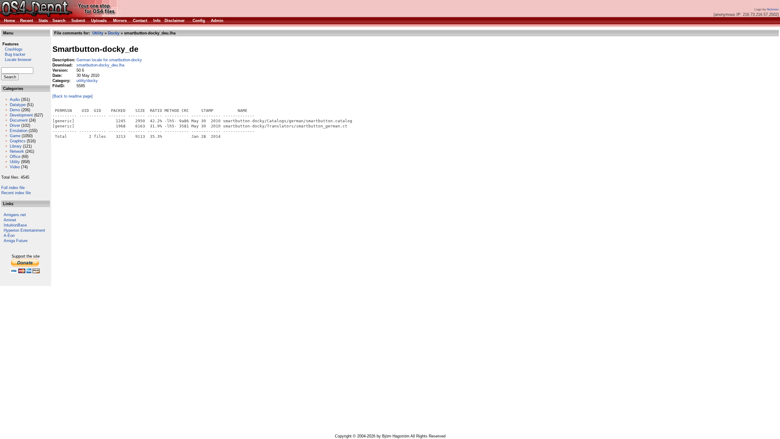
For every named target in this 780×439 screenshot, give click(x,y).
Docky (113, 33)
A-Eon (9, 235)
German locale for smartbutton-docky (109, 60)
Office (15, 156)
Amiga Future (15, 240)
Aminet (10, 220)
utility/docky (87, 80)
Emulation (18, 130)
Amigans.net (15, 214)
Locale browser (16, 59)
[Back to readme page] (72, 96)
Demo (15, 110)
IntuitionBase (15, 225)
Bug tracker (13, 54)
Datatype (18, 104)
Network (17, 151)
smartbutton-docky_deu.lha (100, 65)
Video (15, 167)
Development (21, 115)
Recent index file (16, 193)
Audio (15, 99)
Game (15, 136)
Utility (15, 161)
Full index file (13, 187)
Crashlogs (12, 49)
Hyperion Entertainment (24, 230)
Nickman (773, 9)
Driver (15, 125)
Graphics (18, 141)
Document (19, 120)
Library (16, 146)
